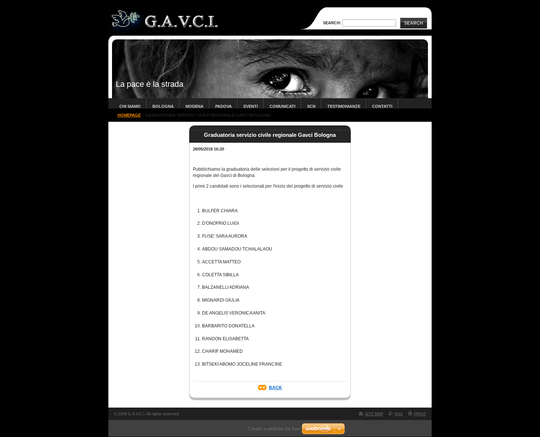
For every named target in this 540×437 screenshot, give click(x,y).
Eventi (251, 106)
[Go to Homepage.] (166, 32)
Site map (374, 414)
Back (275, 387)
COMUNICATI (282, 106)
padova (223, 106)
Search (413, 23)
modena (195, 106)
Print (420, 414)
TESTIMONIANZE (343, 106)
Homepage (129, 115)
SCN (311, 106)
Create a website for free (274, 428)
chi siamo (130, 106)
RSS (399, 414)
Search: (332, 23)
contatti (382, 106)
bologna (163, 106)
